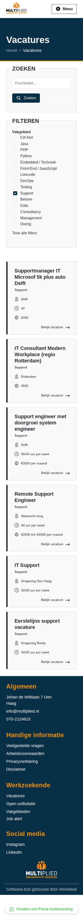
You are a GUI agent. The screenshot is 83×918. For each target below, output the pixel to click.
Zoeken (30, 98)
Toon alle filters (24, 233)
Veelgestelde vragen (25, 745)
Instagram (15, 844)
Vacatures (15, 796)
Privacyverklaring (22, 761)
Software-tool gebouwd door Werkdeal (41, 889)
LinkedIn (14, 852)
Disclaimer (16, 769)
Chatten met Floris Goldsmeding (44, 909)
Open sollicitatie (21, 803)
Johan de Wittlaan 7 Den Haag (29, 700)
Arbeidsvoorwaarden (25, 753)
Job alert (14, 818)
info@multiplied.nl (22, 711)
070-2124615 (18, 719)
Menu (68, 9)
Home (11, 50)
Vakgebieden (18, 811)
